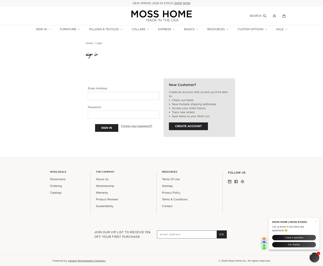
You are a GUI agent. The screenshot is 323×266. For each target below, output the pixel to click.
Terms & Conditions (175, 199)
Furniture (68, 29)
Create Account (188, 126)
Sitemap (167, 186)
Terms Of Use (171, 179)
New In (41, 29)
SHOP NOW (182, 3)
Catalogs (56, 192)
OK (221, 234)
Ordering (56, 186)
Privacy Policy (171, 192)
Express (164, 29)
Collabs (138, 29)
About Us (102, 179)
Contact (167, 206)
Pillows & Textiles (104, 29)
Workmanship (105, 186)
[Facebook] (236, 181)
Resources (216, 29)
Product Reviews (107, 199)
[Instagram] (229, 181)
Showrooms (58, 179)
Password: (94, 107)
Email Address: (98, 88)
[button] (314, 257)
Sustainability (104, 206)
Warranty (102, 192)
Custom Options (250, 29)
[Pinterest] (242, 181)
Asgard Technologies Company (86, 260)
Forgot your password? (136, 126)
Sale (280, 29)
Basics (189, 29)
